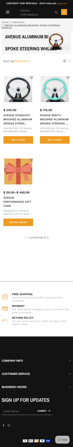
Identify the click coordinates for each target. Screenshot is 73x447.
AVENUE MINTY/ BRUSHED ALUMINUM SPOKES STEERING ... (54, 119)
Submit (42, 410)
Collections (18, 22)
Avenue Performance (29, 12)
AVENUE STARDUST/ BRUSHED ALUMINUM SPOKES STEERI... (17, 119)
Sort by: (9, 61)
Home (5, 22)
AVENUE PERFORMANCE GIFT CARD (17, 201)
